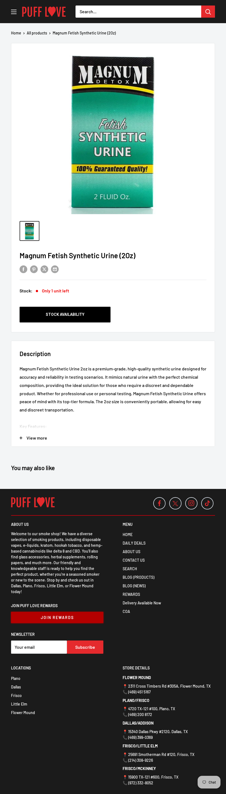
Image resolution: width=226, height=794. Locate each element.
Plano (15, 678)
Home (16, 33)
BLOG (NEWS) (134, 585)
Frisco (16, 695)
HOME (128, 534)
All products (37, 33)
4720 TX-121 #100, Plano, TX (151, 708)
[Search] (208, 12)
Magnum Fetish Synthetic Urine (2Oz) (77, 255)
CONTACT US (134, 560)
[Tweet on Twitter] (44, 269)
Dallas (16, 687)
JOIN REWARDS (57, 617)
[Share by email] (55, 269)
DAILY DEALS (134, 543)
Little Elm (19, 704)
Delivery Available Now (142, 603)
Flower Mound (23, 712)
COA (126, 611)
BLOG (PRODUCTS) (138, 577)
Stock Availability (65, 314)
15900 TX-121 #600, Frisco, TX (153, 777)
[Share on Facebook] (23, 269)
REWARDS (131, 594)
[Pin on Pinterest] (34, 269)
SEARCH (130, 568)
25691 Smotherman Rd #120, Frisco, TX (161, 754)
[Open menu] (14, 12)
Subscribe (85, 647)
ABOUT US (131, 551)
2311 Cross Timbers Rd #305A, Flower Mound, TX (169, 686)
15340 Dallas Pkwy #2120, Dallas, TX (158, 731)
